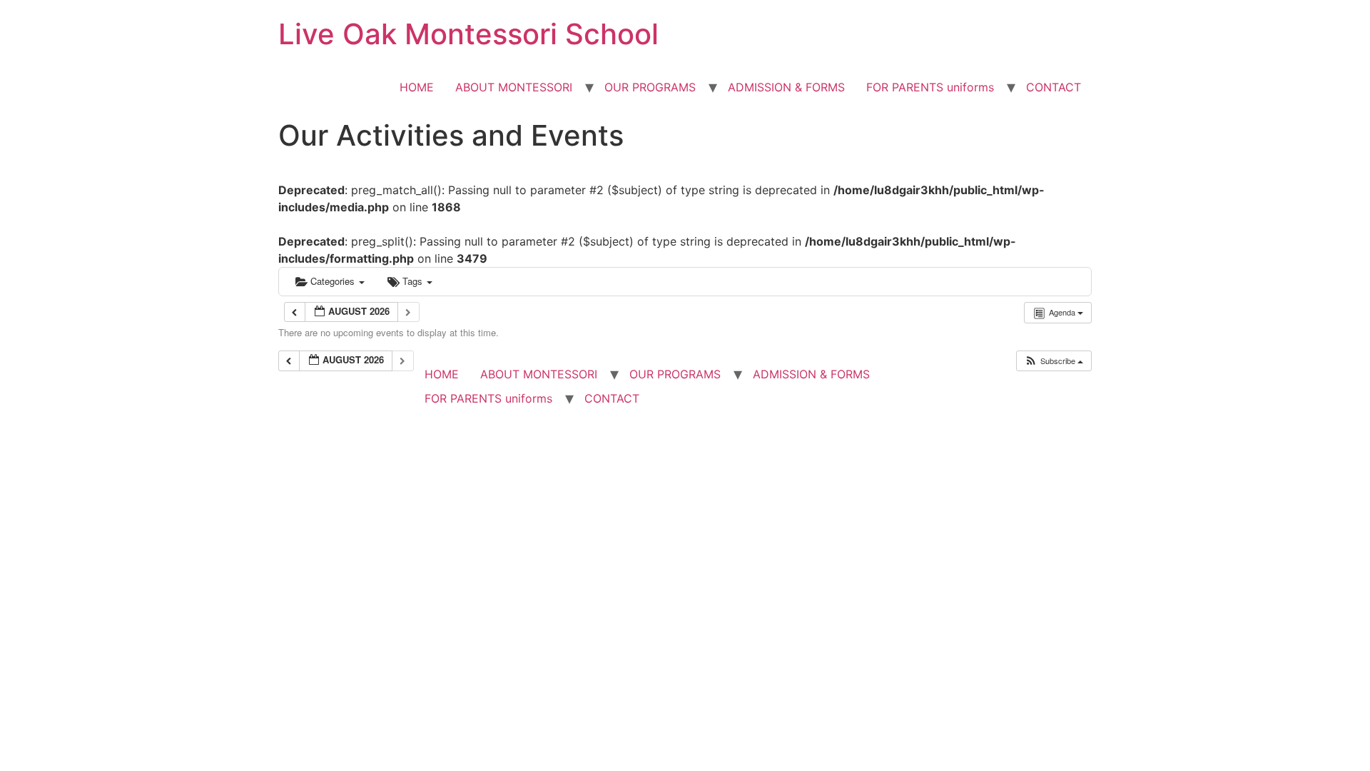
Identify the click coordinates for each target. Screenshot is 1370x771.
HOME (417, 87)
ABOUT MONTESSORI (513, 87)
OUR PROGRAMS (650, 87)
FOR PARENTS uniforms (930, 87)
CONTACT (1053, 87)
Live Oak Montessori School (468, 33)
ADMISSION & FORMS (786, 87)
